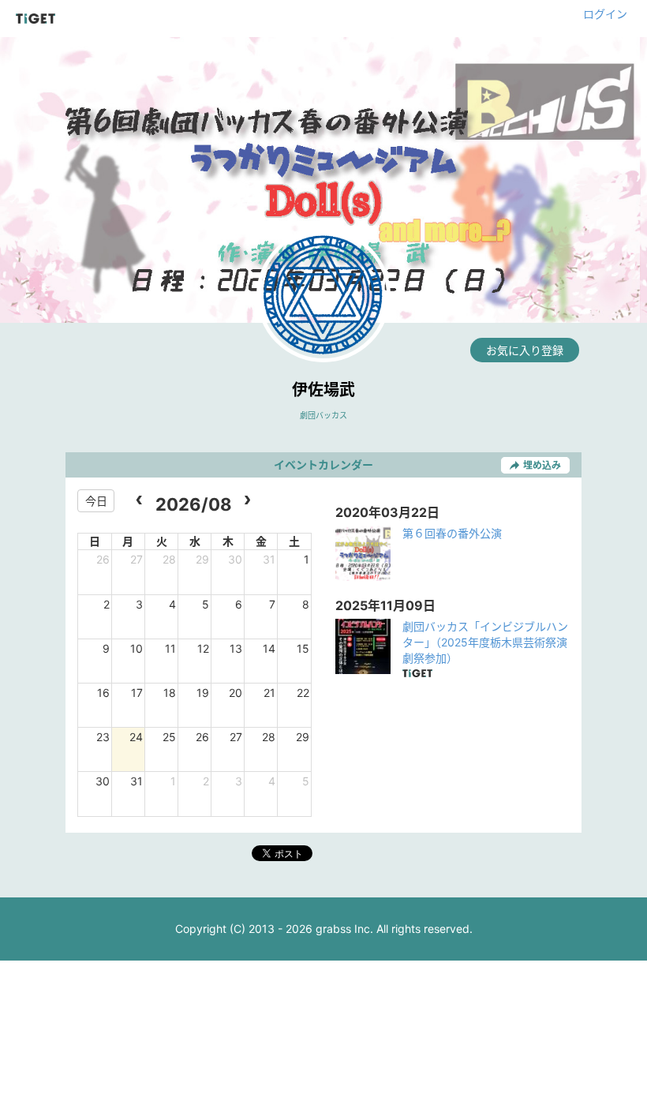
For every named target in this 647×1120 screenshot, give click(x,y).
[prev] (139, 500)
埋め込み (542, 465)
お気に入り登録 (524, 350)
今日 (96, 501)
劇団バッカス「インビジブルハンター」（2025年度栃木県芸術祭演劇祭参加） (485, 642)
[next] (247, 500)
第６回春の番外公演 (452, 533)
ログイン (605, 14)
